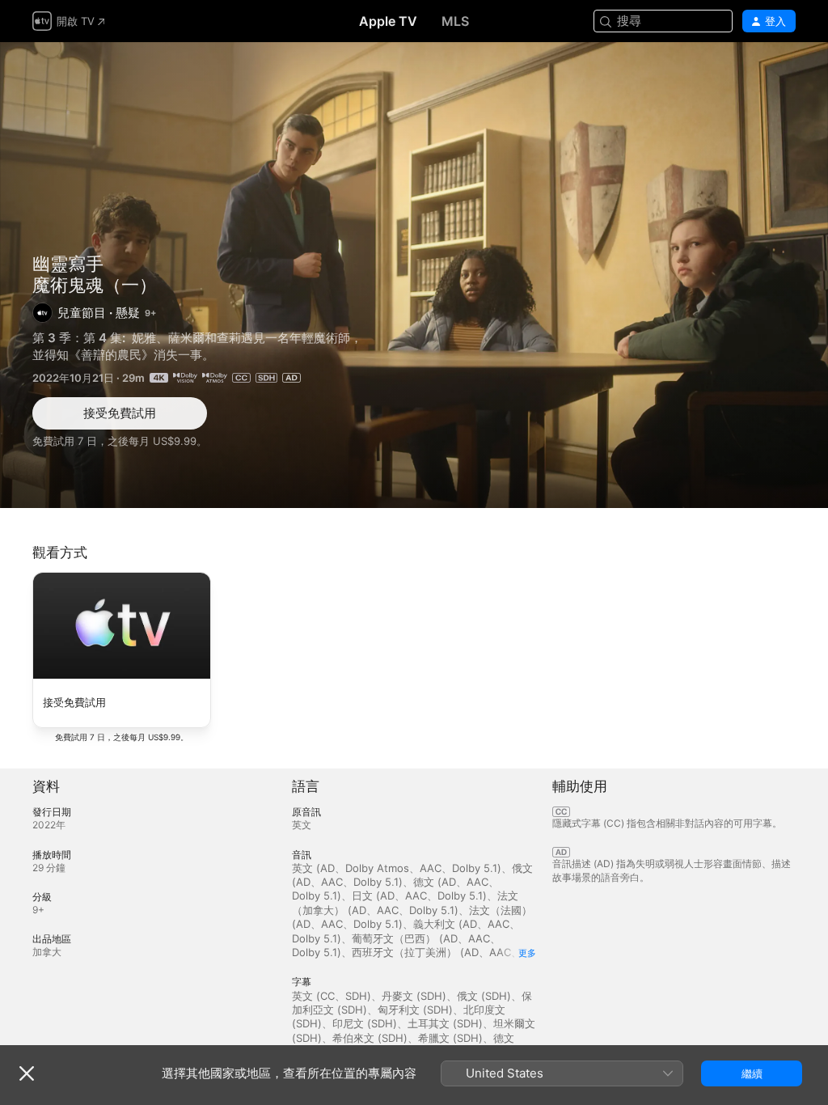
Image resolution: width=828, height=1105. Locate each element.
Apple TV (388, 21)
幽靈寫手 (68, 263)
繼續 (752, 1073)
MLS (455, 21)
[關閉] (26, 1073)
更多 (527, 953)
